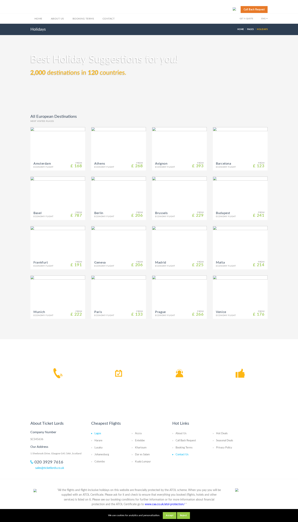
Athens (99, 163)
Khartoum (141, 447)
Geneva (100, 262)
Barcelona (223, 163)
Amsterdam (42, 163)
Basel (37, 213)
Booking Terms (83, 18)
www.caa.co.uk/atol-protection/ (165, 504)
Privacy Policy (224, 447)
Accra (138, 433)
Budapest (223, 213)
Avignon (161, 163)
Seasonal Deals (224, 440)
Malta (220, 262)
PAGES (250, 29)
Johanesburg (101, 454)
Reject (183, 515)
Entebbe (140, 440)
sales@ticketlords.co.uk (49, 468)
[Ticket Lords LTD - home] (54, 8)
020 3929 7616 (48, 462)
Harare (98, 440)
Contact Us (182, 454)
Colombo (99, 461)
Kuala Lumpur (143, 461)
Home (38, 18)
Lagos (97, 433)
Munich (39, 312)
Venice (221, 312)
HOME (240, 29)
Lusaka (98, 447)
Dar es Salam (142, 454)
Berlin (98, 213)
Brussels (161, 213)
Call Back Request (254, 9)
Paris (98, 312)
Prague (160, 312)
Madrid (160, 262)
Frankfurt (40, 262)
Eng (263, 19)
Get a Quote (246, 19)
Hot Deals (222, 433)
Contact (109, 18)
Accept (169, 515)
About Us (57, 18)
